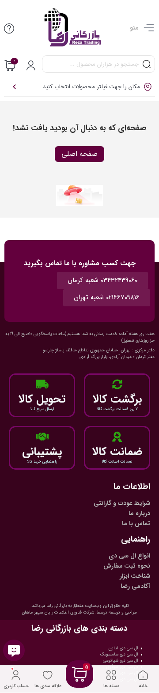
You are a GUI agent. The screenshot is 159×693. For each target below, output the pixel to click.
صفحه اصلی (79, 153)
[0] (79, 685)
